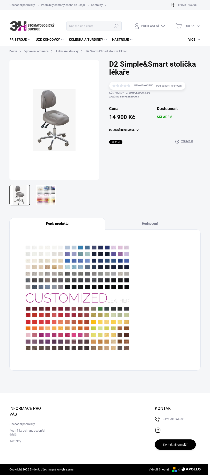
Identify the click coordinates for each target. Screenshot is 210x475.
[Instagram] (158, 429)
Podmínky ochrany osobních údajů (63, 5)
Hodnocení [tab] (150, 224)
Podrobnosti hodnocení (169, 85)
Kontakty (97, 5)
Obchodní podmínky (22, 5)
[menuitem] (20, 40)
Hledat (116, 26)
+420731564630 (173, 419)
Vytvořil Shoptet (159, 469)
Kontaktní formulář (175, 444)
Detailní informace (122, 130)
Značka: (124, 96)
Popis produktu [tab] (57, 224)
